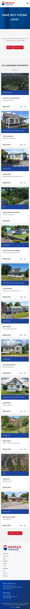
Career (5, 563)
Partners (5, 561)
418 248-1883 (8, 597)
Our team (5, 556)
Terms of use (11, 605)
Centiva (17, 607)
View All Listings (15, 533)
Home (9, 47)
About (4, 558)
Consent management (20, 605)
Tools (4, 566)
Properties (6, 553)
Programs (5, 568)
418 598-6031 (8, 588)
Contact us (18, 47)
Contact (5, 573)
